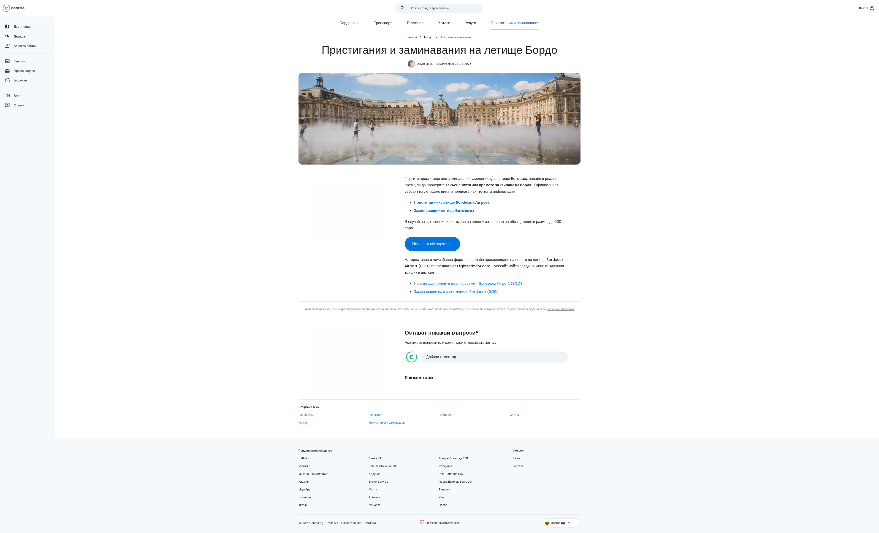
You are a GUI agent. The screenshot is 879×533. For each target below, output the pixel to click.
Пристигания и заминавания (515, 23)
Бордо (428, 37)
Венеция (444, 489)
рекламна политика (560, 309)
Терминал (415, 23)
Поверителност (351, 523)
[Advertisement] (347, 213)
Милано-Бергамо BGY (313, 474)
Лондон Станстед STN (453, 458)
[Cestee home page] (13, 8)
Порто (443, 505)
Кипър (302, 505)
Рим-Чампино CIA (451, 474)
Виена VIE (375, 458)
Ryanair (303, 466)
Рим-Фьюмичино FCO (383, 466)
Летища (412, 37)
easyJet (374, 474)
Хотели (444, 23)
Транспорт (383, 23)
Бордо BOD (349, 23)
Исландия (305, 497)
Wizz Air (303, 482)
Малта (373, 489)
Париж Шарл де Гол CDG (455, 482)
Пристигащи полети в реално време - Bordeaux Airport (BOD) (468, 283)
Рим (441, 497)
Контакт (518, 466)
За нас (517, 458)
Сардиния (445, 466)
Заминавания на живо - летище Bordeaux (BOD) (456, 291)
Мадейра (304, 489)
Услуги (470, 23)
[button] (487, 357)
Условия (332, 523)
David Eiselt (425, 64)
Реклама (370, 523)
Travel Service (378, 482)
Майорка (374, 505)
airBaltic (304, 458)
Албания (374, 497)
